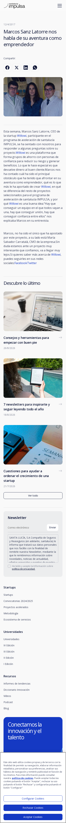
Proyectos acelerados (16, 607)
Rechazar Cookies (33, 807)
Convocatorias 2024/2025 (18, 601)
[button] (58, 5)
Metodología (11, 613)
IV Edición (9, 645)
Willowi (21, 136)
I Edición (8, 664)
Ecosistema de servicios (17, 619)
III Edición (9, 651)
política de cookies (22, 778)
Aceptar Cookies (32, 817)
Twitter (32, 263)
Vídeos (7, 696)
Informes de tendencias (17, 683)
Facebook (20, 263)
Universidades (11, 639)
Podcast (8, 702)
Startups (8, 594)
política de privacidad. (23, 568)
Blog (6, 708)
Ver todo (33, 495)
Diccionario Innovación (17, 689)
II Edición (9, 657)
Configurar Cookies (33, 798)
